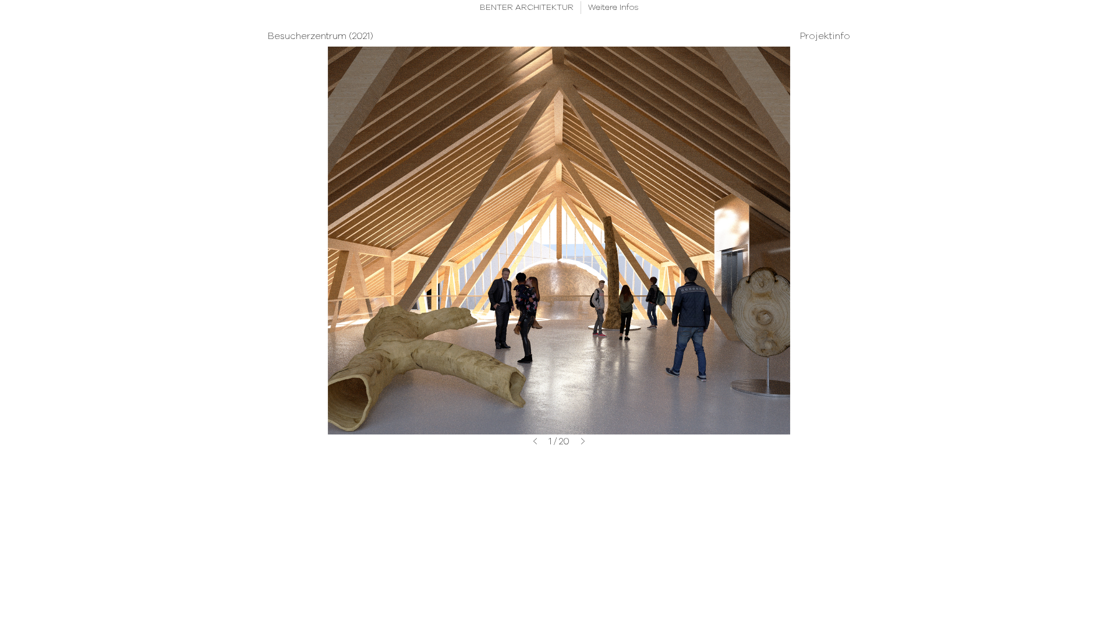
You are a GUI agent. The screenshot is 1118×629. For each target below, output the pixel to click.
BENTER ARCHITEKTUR (527, 7)
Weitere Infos (613, 7)
